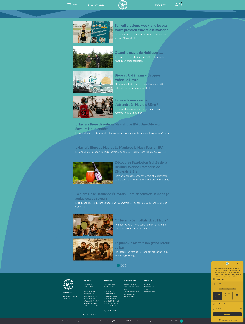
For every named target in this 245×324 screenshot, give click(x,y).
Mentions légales (149, 291)
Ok (181, 321)
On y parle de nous (129, 294)
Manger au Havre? (129, 296)
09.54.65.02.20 (97, 5)
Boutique (147, 284)
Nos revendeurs (149, 287)
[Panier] (180, 5)
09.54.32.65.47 (112, 310)
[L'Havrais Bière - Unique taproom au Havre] (122, 5)
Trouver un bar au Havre (131, 291)
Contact (146, 289)
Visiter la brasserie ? (130, 284)
